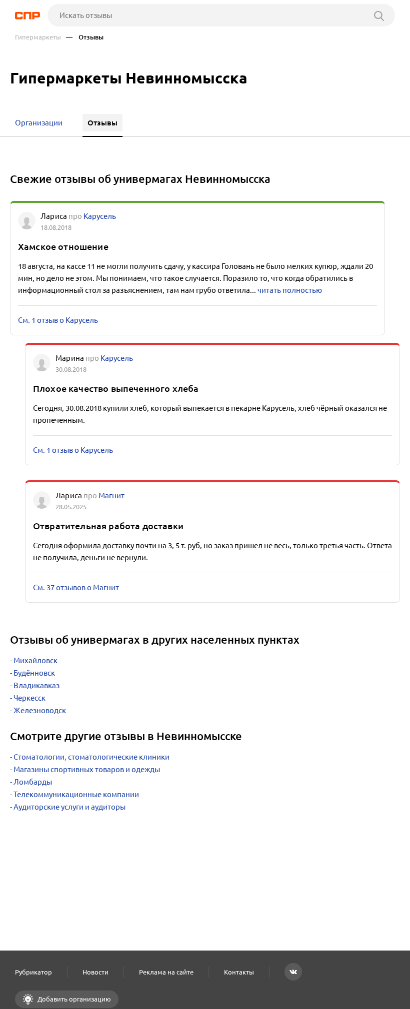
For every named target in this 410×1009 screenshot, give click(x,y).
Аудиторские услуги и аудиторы (70, 807)
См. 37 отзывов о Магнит (76, 587)
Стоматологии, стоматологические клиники (92, 757)
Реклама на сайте (166, 972)
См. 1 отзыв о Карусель (58, 320)
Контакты (239, 972)
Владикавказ (37, 685)
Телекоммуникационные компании (76, 794)
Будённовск (34, 673)
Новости (95, 972)
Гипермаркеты (38, 37)
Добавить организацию (73, 999)
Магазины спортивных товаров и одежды (87, 769)
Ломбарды (33, 782)
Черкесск (30, 698)
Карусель (100, 216)
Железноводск (40, 710)
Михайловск (36, 660)
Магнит (111, 495)
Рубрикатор (33, 972)
